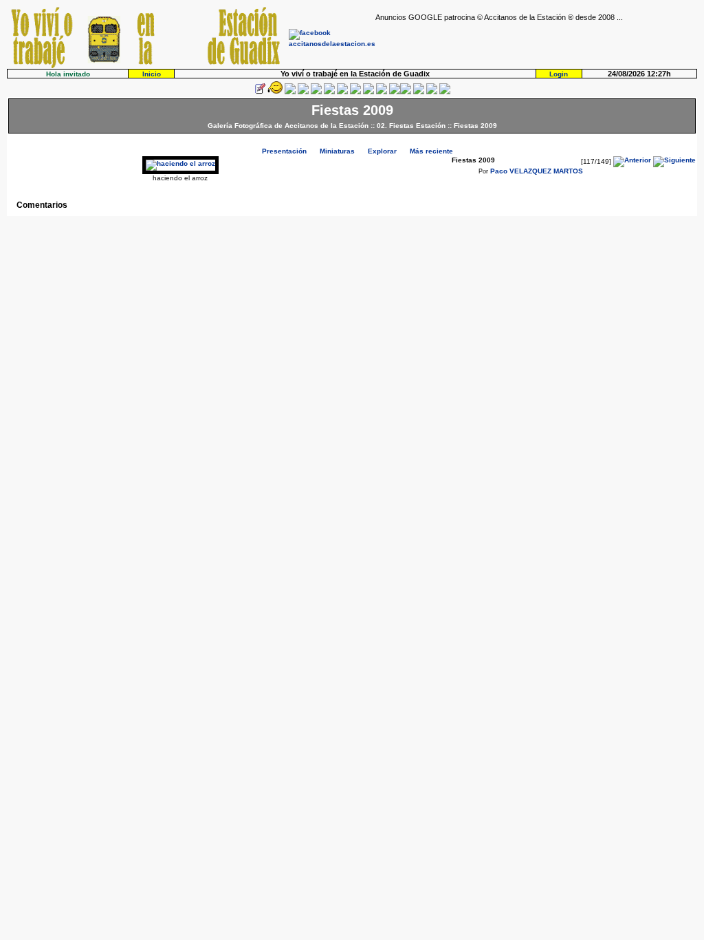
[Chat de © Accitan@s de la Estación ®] (405, 92)
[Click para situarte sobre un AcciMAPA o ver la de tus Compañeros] (316, 92)
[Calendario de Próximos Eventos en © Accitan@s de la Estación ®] (368, 92)
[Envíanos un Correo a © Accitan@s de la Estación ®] (418, 92)
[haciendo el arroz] (180, 163)
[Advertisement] (536, 42)
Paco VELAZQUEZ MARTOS (536, 171)
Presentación (284, 151)
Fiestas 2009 (475, 125)
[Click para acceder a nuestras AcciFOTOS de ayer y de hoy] (275, 92)
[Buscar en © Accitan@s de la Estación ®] (355, 92)
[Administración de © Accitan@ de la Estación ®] (444, 92)
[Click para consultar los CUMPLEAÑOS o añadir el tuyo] (290, 92)
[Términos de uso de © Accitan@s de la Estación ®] (431, 92)
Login (558, 74)
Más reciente (431, 151)
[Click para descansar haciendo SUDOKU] (329, 92)
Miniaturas (337, 151)
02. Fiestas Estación (411, 125)
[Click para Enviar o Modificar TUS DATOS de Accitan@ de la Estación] (259, 92)
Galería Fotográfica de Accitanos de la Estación (288, 125)
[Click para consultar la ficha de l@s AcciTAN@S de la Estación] (303, 92)
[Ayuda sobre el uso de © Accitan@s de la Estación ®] (394, 92)
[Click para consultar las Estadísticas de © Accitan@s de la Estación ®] (342, 92)
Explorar (382, 151)
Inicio (151, 74)
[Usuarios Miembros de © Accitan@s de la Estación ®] (381, 92)
